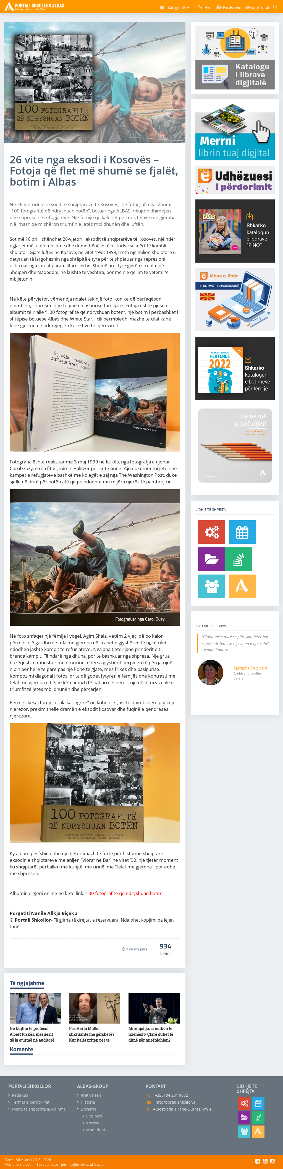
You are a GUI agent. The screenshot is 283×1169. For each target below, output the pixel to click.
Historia (87, 1102)
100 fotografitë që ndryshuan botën (124, 893)
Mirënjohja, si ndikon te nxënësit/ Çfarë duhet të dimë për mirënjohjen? (151, 1034)
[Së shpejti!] (242, 532)
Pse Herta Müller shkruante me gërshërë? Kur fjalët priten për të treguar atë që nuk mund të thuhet (92, 1040)
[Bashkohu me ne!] (211, 586)
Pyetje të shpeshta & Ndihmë (38, 1109)
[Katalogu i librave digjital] (211, 559)
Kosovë (92, 1123)
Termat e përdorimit (30, 1102)
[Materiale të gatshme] (211, 532)
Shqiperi (93, 1116)
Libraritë (88, 1109)
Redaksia (19, 1095)
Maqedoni (95, 1129)
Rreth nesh (90, 1095)
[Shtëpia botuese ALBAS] (242, 586)
